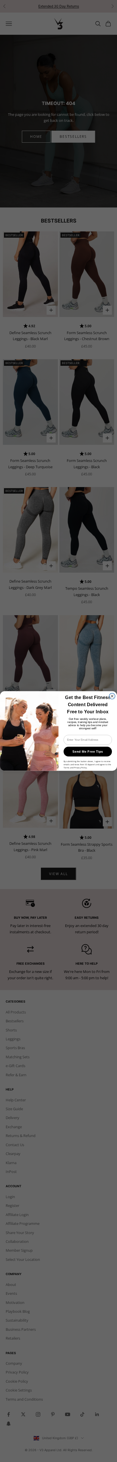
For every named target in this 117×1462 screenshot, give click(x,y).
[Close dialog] (112, 696)
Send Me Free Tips (87, 751)
